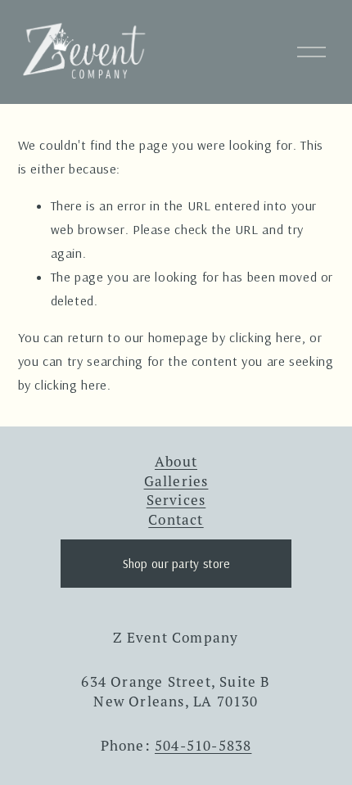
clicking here (265, 337)
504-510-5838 (203, 746)
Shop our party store (176, 563)
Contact (175, 520)
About (176, 462)
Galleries (176, 481)
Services (176, 500)
